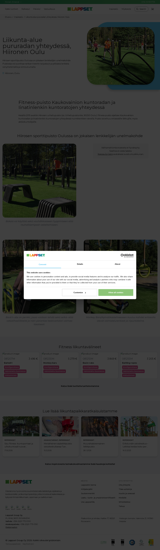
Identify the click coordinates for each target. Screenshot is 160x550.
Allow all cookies (115, 292)
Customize (78, 292)
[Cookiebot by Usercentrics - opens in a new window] (123, 256)
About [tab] (117, 264)
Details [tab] (80, 264)
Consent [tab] (42, 264)
